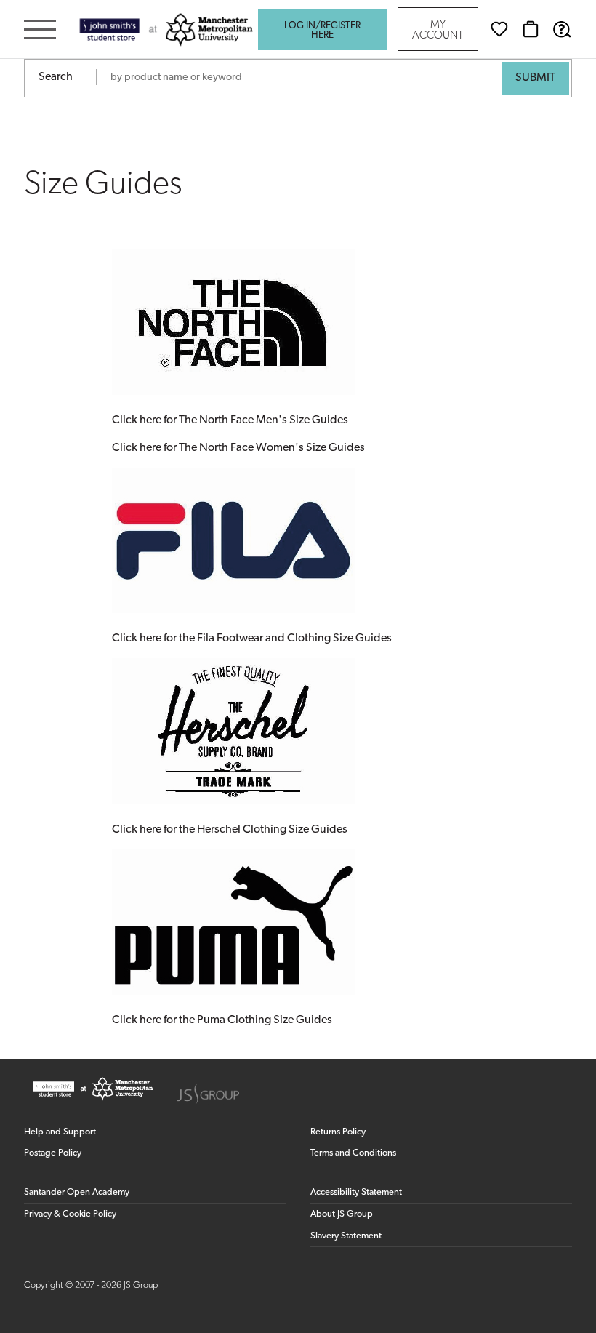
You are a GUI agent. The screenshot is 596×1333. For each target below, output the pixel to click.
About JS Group (341, 1214)
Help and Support (60, 1132)
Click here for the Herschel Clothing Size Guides (229, 830)
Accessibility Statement (356, 1192)
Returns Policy (338, 1132)
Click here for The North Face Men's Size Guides (230, 420)
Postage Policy (52, 1153)
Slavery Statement (346, 1236)
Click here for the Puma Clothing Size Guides (222, 1020)
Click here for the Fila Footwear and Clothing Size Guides (252, 638)
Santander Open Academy (76, 1192)
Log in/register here (322, 30)
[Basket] (530, 29)
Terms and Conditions (353, 1153)
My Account (437, 30)
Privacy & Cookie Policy (70, 1214)
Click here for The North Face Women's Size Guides (238, 448)
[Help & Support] (562, 29)
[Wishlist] (499, 29)
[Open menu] (40, 31)
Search (56, 77)
